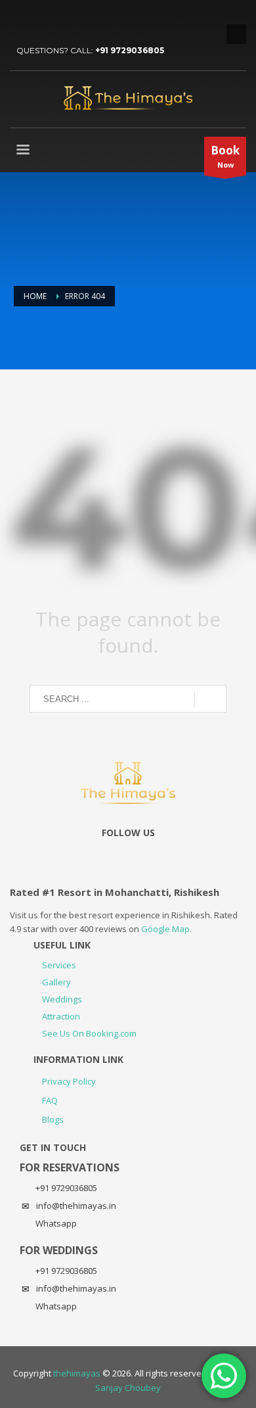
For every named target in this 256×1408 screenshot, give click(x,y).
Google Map (165, 929)
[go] (210, 699)
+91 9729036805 (129, 50)
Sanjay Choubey (128, 1388)
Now (225, 156)
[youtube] (39, 20)
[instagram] (59, 20)
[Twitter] (20, 20)
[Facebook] (79, 20)
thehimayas (76, 1373)
